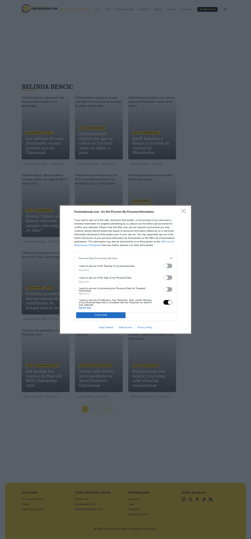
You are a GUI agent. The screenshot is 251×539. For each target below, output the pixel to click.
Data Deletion (106, 327)
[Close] (184, 212)
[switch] (167, 266)
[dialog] (125, 269)
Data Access (125, 327)
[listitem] (125, 258)
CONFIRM (101, 315)
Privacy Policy (144, 327)
